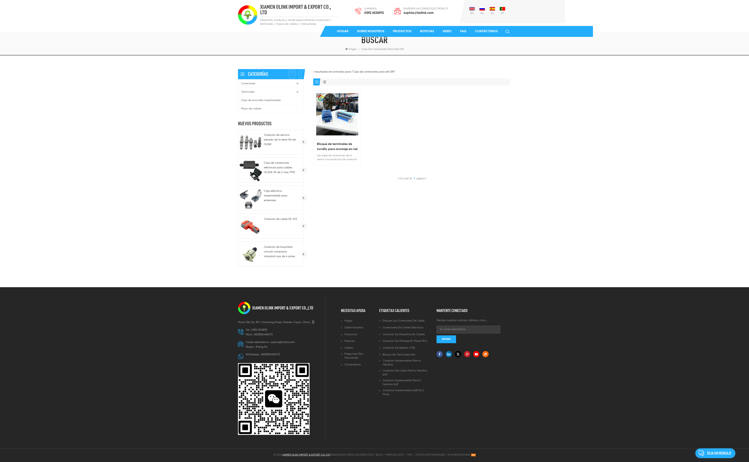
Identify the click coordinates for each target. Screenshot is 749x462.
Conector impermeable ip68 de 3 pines (403, 392)
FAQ (463, 31)
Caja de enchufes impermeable (261, 100)
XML (409, 455)
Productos (402, 31)
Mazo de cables (251, 108)
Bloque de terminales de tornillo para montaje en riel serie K (337, 147)
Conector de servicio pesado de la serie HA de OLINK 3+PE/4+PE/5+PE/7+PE (280, 140)
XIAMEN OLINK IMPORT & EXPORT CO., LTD (295, 10)
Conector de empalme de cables (404, 334)
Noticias (427, 31)
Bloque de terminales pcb (399, 354)
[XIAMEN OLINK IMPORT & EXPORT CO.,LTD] (247, 15)
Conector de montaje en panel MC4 (405, 341)
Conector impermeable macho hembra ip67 (402, 382)
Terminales (247, 92)
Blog (379, 455)
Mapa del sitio (395, 455)
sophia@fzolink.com (419, 13)
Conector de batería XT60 (399, 347)
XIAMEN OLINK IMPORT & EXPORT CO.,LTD (282, 308)
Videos (348, 347)
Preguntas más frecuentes (353, 356)
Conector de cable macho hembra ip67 (405, 372)
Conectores (248, 83)
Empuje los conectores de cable (403, 320)
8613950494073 (263, 334)
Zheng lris (261, 347)
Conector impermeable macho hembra (402, 362)
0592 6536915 (374, 13)
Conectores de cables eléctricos (403, 327)
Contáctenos (486, 31)
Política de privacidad (430, 455)
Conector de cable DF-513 (280, 219)
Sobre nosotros (370, 31)
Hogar (342, 31)
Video (447, 31)
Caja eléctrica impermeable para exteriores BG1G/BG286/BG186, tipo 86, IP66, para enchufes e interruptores (280, 196)
